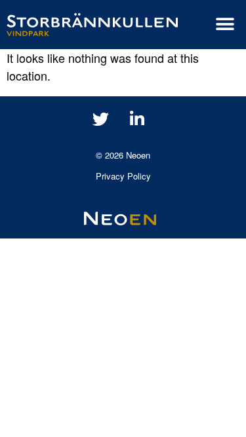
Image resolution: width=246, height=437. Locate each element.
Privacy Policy (123, 176)
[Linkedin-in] (137, 119)
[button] (224, 24)
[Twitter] (101, 119)
